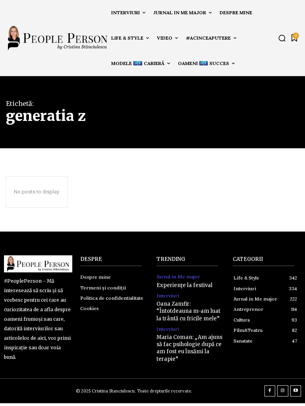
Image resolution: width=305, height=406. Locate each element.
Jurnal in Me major (178, 277)
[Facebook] (270, 390)
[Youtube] (295, 390)
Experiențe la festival (184, 285)
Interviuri (167, 296)
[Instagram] (282, 390)
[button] (281, 38)
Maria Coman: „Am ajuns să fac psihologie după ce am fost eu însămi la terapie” (189, 348)
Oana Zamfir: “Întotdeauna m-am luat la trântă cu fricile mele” (188, 311)
